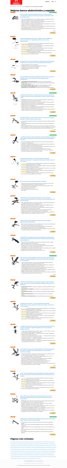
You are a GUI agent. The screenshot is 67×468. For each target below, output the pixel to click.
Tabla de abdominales (41, 443)
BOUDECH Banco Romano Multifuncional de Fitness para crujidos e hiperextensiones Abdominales (35, 221)
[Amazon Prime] (54, 31)
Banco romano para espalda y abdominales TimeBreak (33, 181)
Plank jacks (48, 453)
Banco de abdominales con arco (32, 458)
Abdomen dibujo (14, 451)
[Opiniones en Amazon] (15, 46)
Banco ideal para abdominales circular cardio (27, 447)
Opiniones (47, 1)
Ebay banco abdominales (48, 449)
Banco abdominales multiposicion (17, 442)
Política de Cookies (30, 463)
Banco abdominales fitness (20, 443)
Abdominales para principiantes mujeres (47, 447)
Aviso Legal (25, 463)
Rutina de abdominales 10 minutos (38, 453)
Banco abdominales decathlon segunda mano (31, 454)
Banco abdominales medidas (32, 442)
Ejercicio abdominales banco (30, 445)
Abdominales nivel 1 (31, 443)
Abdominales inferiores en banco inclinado (20, 449)
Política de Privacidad (36, 463)
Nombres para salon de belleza (39, 451)
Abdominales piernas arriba (43, 445)
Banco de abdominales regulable (22, 453)
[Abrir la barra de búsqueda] (55, 1)
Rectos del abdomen (18, 445)
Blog (53, 1)
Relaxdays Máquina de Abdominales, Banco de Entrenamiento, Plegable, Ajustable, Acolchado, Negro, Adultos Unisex (37, 118)
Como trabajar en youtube (36, 449)
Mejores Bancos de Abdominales (17, 6)
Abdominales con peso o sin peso (22, 456)
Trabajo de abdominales (49, 456)
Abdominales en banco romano (18, 458)
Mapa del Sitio (41, 463)
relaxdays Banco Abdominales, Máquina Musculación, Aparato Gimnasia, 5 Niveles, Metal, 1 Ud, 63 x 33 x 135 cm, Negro (37, 419)
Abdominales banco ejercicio (25, 451)
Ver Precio (53, 32)
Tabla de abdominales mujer (37, 456)
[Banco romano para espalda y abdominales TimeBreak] (15, 184)
